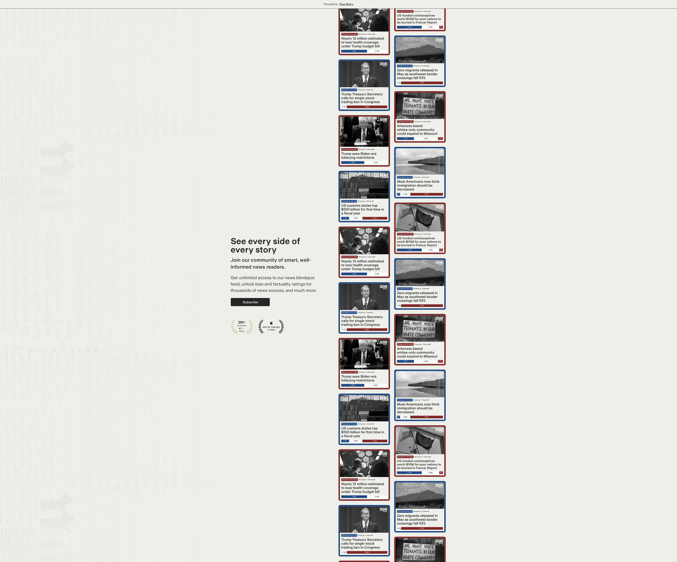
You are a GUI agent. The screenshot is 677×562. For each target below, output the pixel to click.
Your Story (346, 4)
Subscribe (250, 302)
